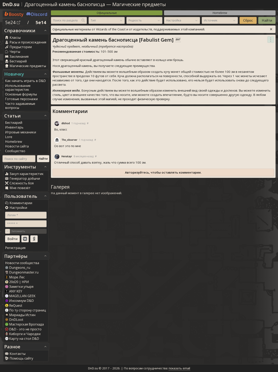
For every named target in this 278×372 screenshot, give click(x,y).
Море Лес (17, 277)
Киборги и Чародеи (24, 334)
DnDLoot (16, 319)
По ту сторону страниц (27, 310)
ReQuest (15, 305)
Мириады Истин (22, 315)
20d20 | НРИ (19, 282)
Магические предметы (139, 4)
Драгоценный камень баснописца (64, 4)
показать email (179, 368)
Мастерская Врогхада (26, 324)
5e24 (11, 22)
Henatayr (66, 156)
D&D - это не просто (25, 329)
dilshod (65, 123)
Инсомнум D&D (21, 300)
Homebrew (219, 13)
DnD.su (11, 4)
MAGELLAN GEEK (22, 296)
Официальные (107, 13)
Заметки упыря (21, 286)
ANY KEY (15, 291)
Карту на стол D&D (24, 338)
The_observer (69, 140)
